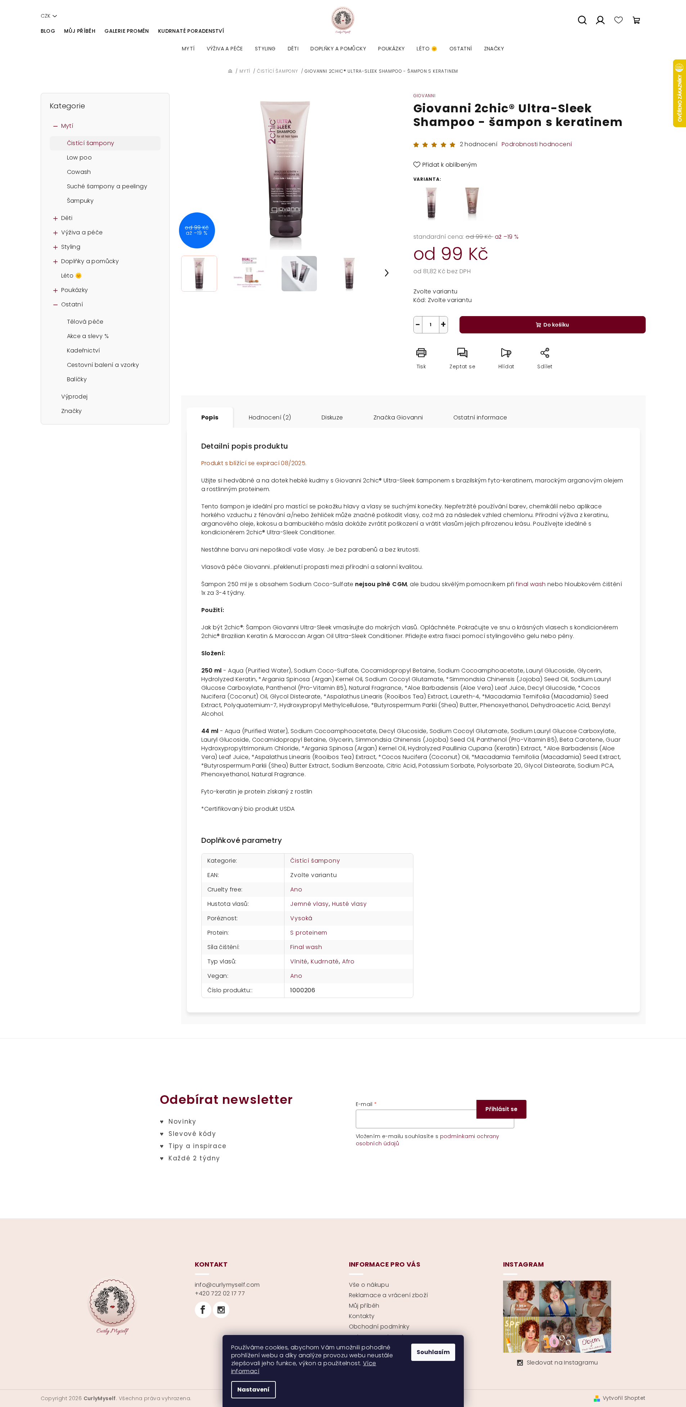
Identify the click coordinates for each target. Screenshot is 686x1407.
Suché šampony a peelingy (107, 186)
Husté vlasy (349, 904)
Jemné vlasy (309, 904)
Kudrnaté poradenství (191, 31)
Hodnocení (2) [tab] (270, 417)
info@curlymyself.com (227, 1285)
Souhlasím (433, 1352)
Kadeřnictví (83, 350)
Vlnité (299, 961)
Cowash (79, 172)
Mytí (67, 126)
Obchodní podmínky (379, 1326)
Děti (67, 218)
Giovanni (424, 96)
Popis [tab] (210, 417)
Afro (348, 961)
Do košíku (556, 324)
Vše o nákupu (369, 1285)
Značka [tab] (398, 417)
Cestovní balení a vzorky (103, 365)
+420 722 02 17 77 (220, 1293)
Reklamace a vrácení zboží (388, 1295)
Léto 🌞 (71, 275)
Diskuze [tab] (332, 417)
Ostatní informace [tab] (480, 417)
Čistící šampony (91, 143)
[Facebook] (203, 1310)
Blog (48, 31)
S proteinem (308, 933)
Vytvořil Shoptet (624, 1398)
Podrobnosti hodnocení (537, 144)
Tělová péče (85, 322)
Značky (71, 411)
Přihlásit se (501, 1109)
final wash (531, 584)
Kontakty (362, 1316)
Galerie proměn (126, 31)
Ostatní (72, 304)
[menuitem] (188, 48)
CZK (45, 15)
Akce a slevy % (88, 336)
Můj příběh (79, 31)
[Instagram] (221, 1310)
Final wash (306, 947)
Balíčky (77, 379)
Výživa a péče (82, 232)
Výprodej (74, 396)
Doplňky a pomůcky (90, 261)
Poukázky (74, 290)
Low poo (79, 157)
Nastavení (253, 1389)
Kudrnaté (325, 961)
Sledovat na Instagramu (562, 1362)
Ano (296, 889)
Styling (71, 247)
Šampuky (80, 201)
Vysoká (301, 918)
